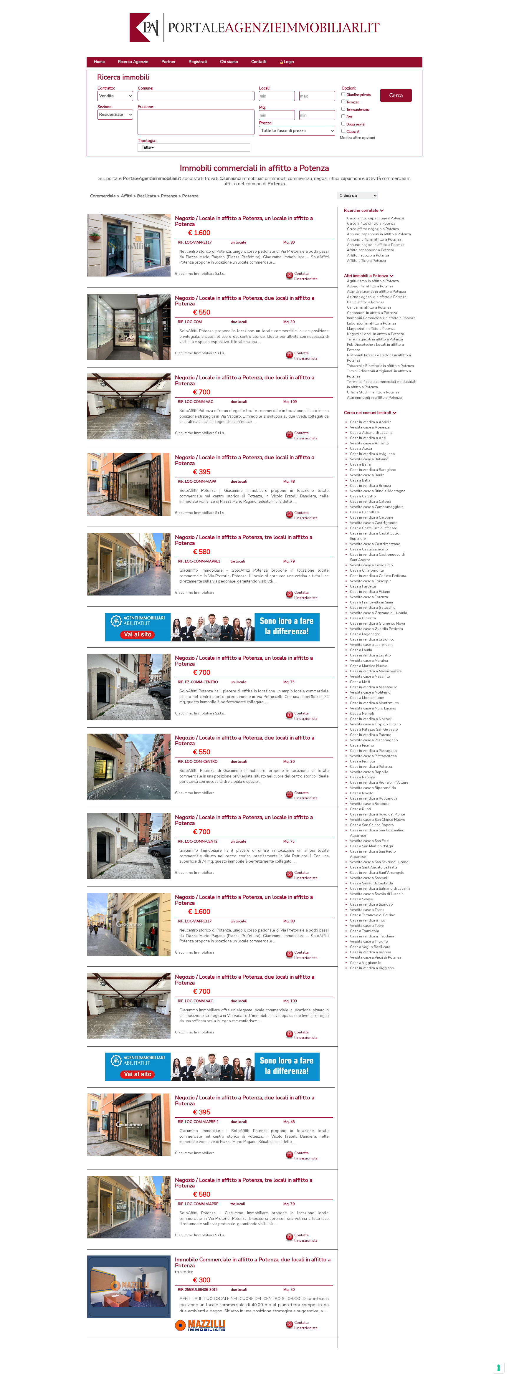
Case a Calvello (363, 496)
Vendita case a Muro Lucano (373, 708)
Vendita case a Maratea (369, 660)
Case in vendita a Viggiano (372, 968)
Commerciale (103, 196)
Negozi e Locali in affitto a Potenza (375, 334)
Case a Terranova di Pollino (372, 915)
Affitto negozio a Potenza (368, 255)
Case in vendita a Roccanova (373, 798)
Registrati (198, 61)
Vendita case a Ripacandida (373, 787)
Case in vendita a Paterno (370, 734)
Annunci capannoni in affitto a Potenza (379, 234)
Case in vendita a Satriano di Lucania (380, 888)
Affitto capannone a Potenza (370, 250)
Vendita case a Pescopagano (374, 740)
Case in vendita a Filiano (370, 591)
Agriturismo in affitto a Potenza (373, 281)
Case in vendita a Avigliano (372, 453)
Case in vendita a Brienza (370, 485)
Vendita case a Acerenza (370, 427)
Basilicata (146, 196)
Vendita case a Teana (367, 909)
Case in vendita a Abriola (370, 422)
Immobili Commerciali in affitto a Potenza (381, 318)
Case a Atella (361, 448)
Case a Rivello (362, 793)
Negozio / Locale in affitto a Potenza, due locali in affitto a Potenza (244, 301)
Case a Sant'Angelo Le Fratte (373, 867)
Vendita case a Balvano (369, 459)
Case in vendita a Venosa (370, 952)
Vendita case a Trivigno (369, 941)
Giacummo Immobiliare (194, 592)
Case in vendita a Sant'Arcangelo (377, 872)
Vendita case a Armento (369, 443)
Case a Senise (361, 899)
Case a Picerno (362, 745)
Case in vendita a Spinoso (371, 904)
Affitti (126, 196)
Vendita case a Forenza (369, 597)
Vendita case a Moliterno (370, 692)
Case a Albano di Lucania (371, 432)
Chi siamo (229, 61)
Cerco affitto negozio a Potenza (373, 228)
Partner (169, 61)
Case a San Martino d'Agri (371, 846)
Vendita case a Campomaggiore (376, 506)
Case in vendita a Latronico (372, 639)
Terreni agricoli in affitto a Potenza (375, 339)
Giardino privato (358, 95)
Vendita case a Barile (367, 475)
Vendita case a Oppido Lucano (375, 724)
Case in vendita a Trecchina (372, 936)
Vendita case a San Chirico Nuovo (377, 819)
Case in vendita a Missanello (373, 687)
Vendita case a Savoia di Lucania (377, 893)
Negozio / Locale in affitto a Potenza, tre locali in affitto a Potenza (243, 540)
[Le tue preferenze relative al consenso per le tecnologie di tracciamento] (498, 1367)
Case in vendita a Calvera (370, 501)
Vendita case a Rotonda (369, 803)
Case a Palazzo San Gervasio (374, 729)
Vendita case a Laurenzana (372, 644)
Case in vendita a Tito (367, 920)
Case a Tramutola (364, 931)
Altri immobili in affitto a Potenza (374, 397)
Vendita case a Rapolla (369, 772)
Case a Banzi (360, 464)
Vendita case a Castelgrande (373, 522)
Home (99, 61)
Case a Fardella (363, 586)
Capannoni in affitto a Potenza (372, 312)
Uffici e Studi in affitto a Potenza (373, 392)
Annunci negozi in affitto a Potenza (375, 244)
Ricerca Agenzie (133, 61)
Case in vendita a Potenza (371, 766)
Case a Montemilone (367, 697)
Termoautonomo (357, 110)
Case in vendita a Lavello (370, 655)
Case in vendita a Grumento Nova (377, 623)
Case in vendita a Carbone (371, 517)
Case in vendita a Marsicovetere (375, 671)
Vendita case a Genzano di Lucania (378, 613)
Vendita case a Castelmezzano (375, 544)
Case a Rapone (362, 777)
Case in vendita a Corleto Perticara (378, 575)
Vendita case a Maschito (370, 676)
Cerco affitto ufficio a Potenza (371, 223)
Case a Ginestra (363, 618)
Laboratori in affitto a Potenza (371, 323)
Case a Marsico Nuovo (368, 666)
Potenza (169, 196)
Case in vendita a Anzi (368, 438)
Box (349, 117)
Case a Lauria (361, 650)
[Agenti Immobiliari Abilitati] (212, 626)
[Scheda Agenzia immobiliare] (200, 1325)
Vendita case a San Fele (369, 840)
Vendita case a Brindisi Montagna (377, 491)
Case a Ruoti (360, 809)
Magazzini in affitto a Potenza (371, 328)
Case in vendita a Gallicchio (373, 607)
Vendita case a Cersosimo (371, 565)
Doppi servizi (355, 124)
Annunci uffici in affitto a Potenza (374, 239)
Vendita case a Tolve (367, 925)
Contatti (258, 61)
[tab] (380, 210)
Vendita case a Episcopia (370, 581)
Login (289, 61)
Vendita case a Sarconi (368, 878)
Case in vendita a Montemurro (374, 703)
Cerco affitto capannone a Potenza (375, 218)
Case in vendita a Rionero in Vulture (379, 782)
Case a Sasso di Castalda (371, 883)
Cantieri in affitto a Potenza (369, 307)
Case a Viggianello (365, 962)
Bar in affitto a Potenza (365, 302)
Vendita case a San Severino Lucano (379, 862)
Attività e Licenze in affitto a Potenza (376, 291)
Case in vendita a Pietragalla (373, 750)
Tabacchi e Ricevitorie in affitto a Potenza (380, 365)
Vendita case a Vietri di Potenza (375, 957)
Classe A (352, 132)
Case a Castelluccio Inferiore (373, 528)
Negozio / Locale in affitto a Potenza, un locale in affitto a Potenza (244, 221)
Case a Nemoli (362, 713)
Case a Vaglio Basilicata (370, 946)
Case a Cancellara (365, 512)
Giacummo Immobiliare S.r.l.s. (200, 273)
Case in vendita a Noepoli (371, 719)
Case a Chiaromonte (367, 570)
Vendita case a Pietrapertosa (373, 756)
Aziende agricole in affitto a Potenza (376, 297)
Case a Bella (360, 480)
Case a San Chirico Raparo (372, 825)
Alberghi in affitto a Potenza (370, 286)
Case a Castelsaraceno (369, 549)
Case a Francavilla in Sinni (371, 602)
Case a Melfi (360, 681)
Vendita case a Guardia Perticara (376, 628)
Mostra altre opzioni (357, 137)
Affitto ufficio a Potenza (366, 260)
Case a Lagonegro (365, 634)
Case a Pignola (362, 761)
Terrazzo (352, 102)
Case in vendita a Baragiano (373, 469)
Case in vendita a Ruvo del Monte (377, 814)
